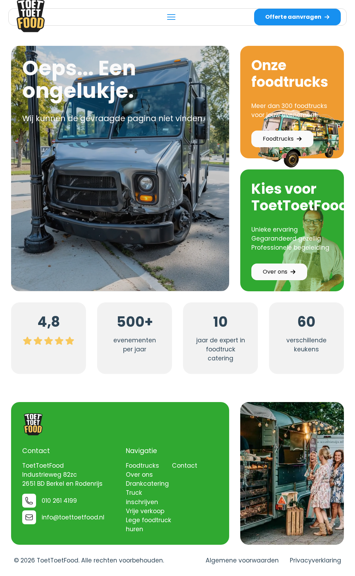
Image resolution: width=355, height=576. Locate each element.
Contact (184, 465)
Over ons (275, 272)
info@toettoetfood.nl (73, 517)
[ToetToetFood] (33, 424)
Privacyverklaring (315, 560)
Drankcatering (147, 483)
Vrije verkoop (145, 511)
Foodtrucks (278, 139)
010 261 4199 (59, 500)
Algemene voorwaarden (242, 560)
